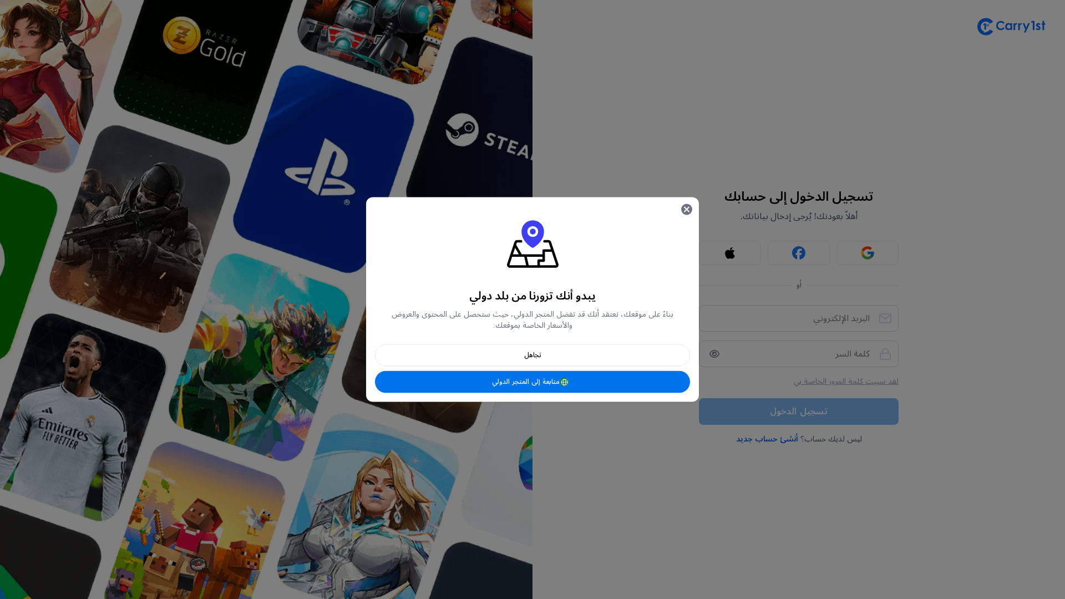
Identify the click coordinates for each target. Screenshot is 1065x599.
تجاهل (532, 355)
